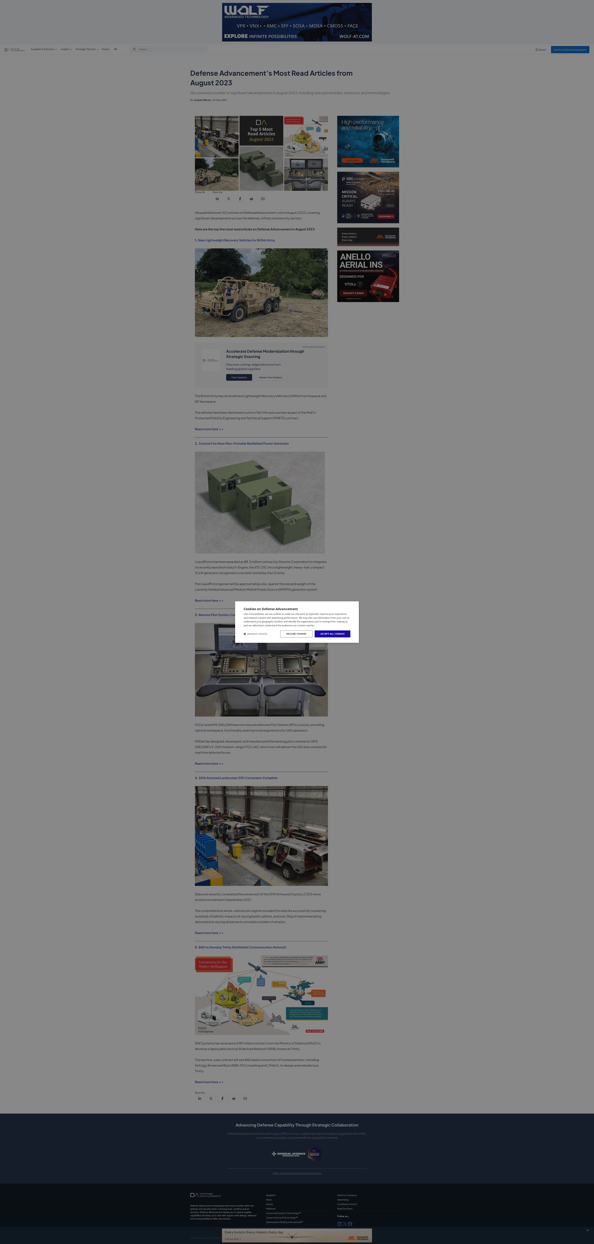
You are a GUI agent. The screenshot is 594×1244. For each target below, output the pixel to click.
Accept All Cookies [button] (332, 633)
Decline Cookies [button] (296, 633)
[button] (255, 634)
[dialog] (297, 622)
